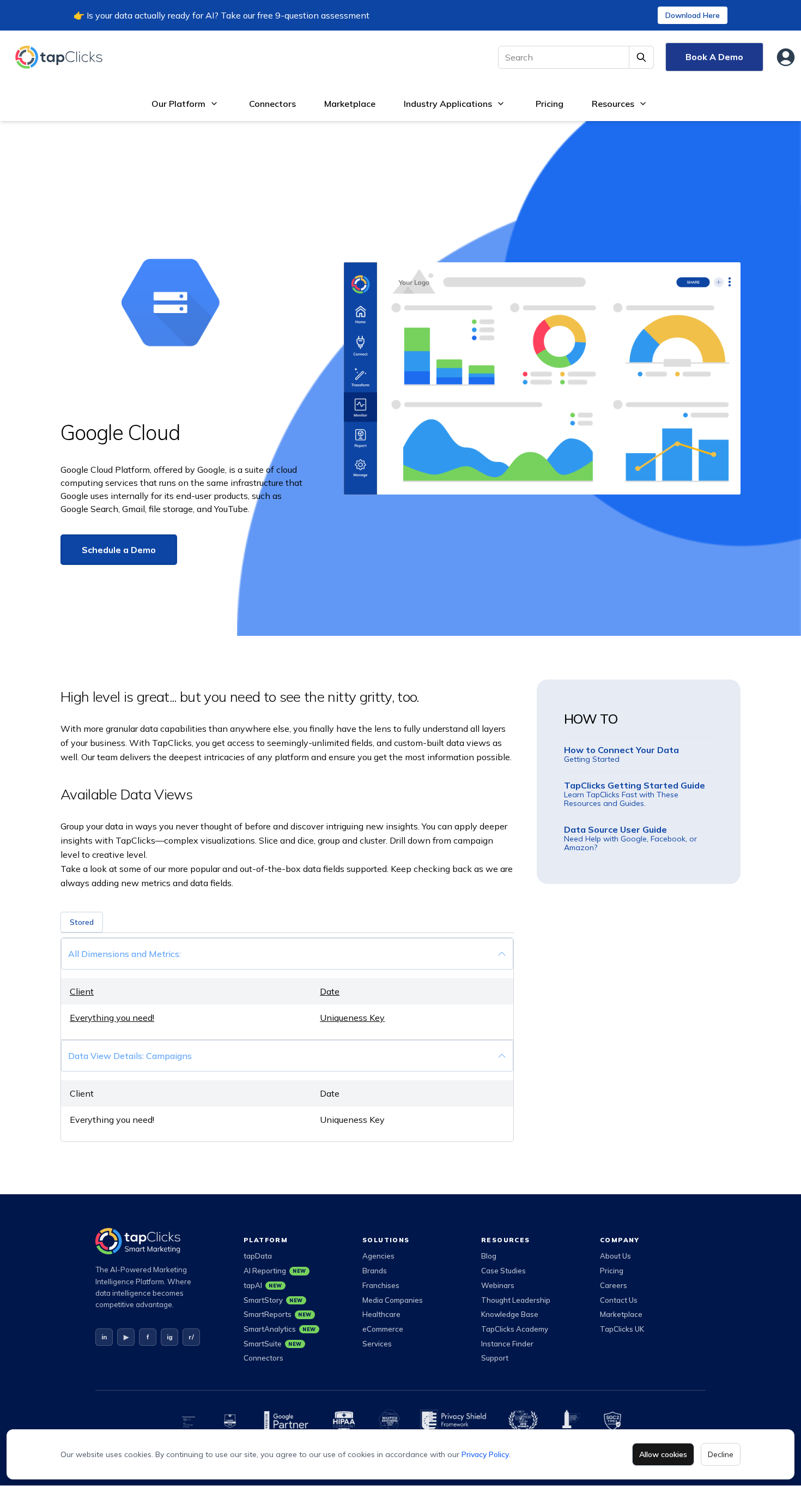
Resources (613, 103)
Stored (82, 922)
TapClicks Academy (514, 1329)
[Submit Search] (641, 57)
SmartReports (278, 1314)
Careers (613, 1285)
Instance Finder (507, 1343)
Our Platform (178, 103)
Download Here (692, 15)
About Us (615, 1256)
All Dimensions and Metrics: (124, 953)
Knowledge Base (509, 1314)
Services (377, 1343)
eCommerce (382, 1329)
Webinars (497, 1285)
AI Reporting (275, 1270)
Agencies (378, 1256)
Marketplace (349, 103)
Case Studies (503, 1270)
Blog (488, 1256)
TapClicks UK (622, 1329)
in (104, 1337)
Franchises (380, 1285)
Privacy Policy (485, 1454)
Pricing (549, 103)
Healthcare (381, 1314)
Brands (374, 1270)
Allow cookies (663, 1454)
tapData (258, 1256)
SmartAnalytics (280, 1329)
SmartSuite (273, 1343)
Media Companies (392, 1300)
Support (494, 1357)
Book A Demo (714, 56)
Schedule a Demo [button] (119, 549)
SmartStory (273, 1300)
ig (170, 1337)
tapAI (263, 1285)
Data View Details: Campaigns (130, 1055)
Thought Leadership (515, 1300)
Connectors (272, 103)
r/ (191, 1337)
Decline (720, 1454)
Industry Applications (448, 103)
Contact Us (619, 1300)
